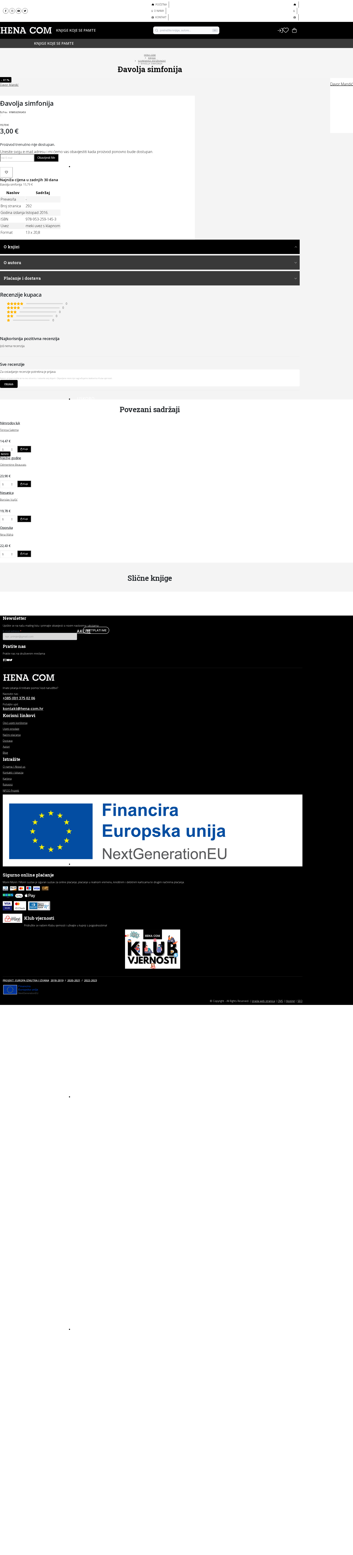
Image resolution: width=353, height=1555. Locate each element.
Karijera (7, 778)
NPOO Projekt (11, 790)
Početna (161, 4)
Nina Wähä (6, 534)
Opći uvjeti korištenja (15, 723)
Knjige (80, 30)
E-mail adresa (12, 631)
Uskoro (86, 398)
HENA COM (150, 55)
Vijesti (81, 1370)
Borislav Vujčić (8, 499)
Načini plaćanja (12, 735)
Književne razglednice (92, 1344)
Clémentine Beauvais (13, 464)
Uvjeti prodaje (11, 729)
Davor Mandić (341, 83)
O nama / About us (14, 766)
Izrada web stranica (263, 1001)
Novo (83, 166)
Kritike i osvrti (87, 1351)
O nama (158, 11)
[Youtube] (18, 10)
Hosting (290, 1001)
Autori (80, 36)
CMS (280, 1001)
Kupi (25, 449)
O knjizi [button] (11, 246)
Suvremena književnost (152, 60)
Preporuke (84, 1357)
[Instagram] (12, 10)
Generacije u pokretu (92, 15)
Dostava (8, 740)
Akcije (84, 631)
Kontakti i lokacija (13, 772)
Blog (82, 1328)
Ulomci (82, 1364)
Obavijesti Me (46, 157)
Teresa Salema (9, 430)
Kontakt (160, 17)
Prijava (8, 383)
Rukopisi (8, 784)
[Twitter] (25, 10)
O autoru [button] (12, 262)
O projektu (83, 24)
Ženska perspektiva (90, 8)
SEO (299, 1001)
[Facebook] (5, 10)
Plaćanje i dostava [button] (22, 278)
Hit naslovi (90, 863)
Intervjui (83, 1338)
